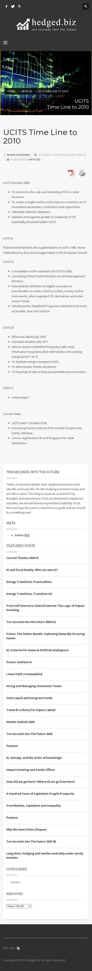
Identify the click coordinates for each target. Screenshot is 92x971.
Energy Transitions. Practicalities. (29, 582)
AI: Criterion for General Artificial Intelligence (37, 650)
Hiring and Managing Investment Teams (34, 686)
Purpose (12, 746)
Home (11, 91)
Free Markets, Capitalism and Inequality (33, 805)
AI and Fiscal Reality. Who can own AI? (32, 570)
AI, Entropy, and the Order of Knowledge (34, 758)
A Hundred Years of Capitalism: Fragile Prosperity (40, 793)
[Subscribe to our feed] (18, 948)
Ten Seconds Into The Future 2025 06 (31, 841)
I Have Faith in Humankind (24, 674)
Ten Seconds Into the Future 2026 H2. (31, 622)
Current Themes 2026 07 (22, 558)
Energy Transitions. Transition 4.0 (29, 594)
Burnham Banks (19, 154)
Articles (26, 91)
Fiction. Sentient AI (19, 662)
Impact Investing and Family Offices (30, 770)
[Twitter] (13, 6)
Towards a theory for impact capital (30, 710)
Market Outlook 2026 (20, 722)
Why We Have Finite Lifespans (26, 829)
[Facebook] (6, 6)
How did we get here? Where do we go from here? (40, 782)
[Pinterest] (19, 6)
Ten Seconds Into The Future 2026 (29, 734)
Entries (22, 535)
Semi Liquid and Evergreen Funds (29, 698)
